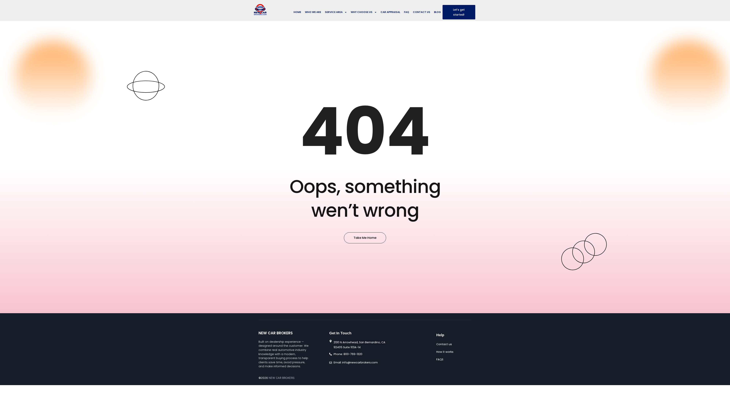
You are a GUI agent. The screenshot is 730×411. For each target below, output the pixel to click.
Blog (437, 12)
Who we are (313, 12)
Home (297, 12)
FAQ (406, 12)
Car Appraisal (390, 12)
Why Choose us (361, 12)
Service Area (334, 12)
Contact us (421, 12)
